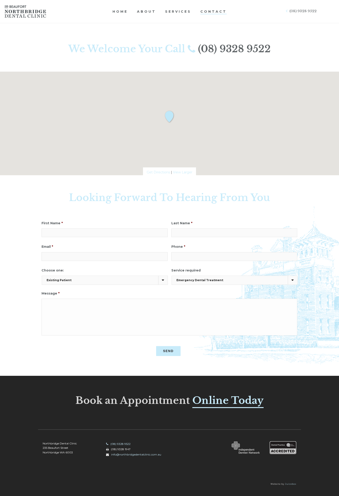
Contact (213, 11)
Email (47, 247)
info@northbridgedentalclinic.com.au (136, 454)
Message (50, 293)
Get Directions (158, 172)
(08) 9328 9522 (234, 49)
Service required (186, 270)
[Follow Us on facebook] (172, 468)
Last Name (181, 223)
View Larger (182, 172)
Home (120, 11)
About (146, 11)
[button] (169, 116)
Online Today (228, 400)
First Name (52, 223)
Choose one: (53, 270)
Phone (178, 247)
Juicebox (290, 484)
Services (178, 11)
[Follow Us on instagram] (181, 468)
